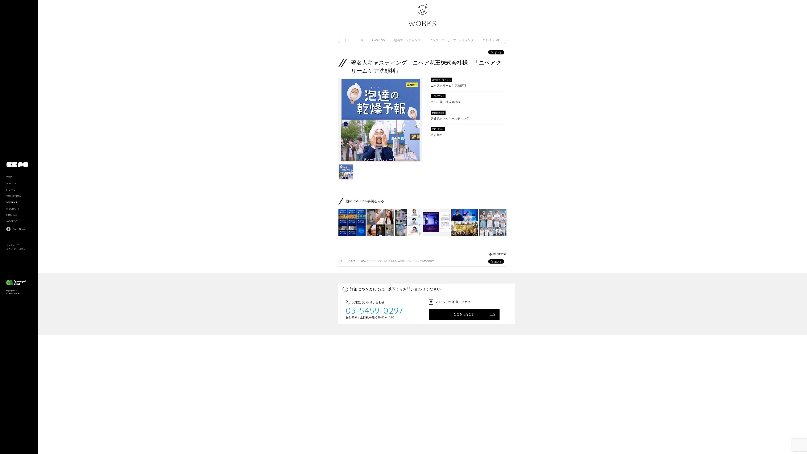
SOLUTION (14, 196)
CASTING (378, 40)
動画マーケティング (407, 40)
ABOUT (11, 183)
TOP (9, 177)
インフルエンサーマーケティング (452, 40)
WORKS (11, 202)
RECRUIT (13, 208)
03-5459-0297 (375, 310)
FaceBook (19, 229)
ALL (348, 40)
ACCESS (12, 221)
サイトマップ (12, 245)
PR (361, 40)
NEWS (10, 189)
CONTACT (13, 214)
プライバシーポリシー (16, 249)
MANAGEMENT (493, 40)
